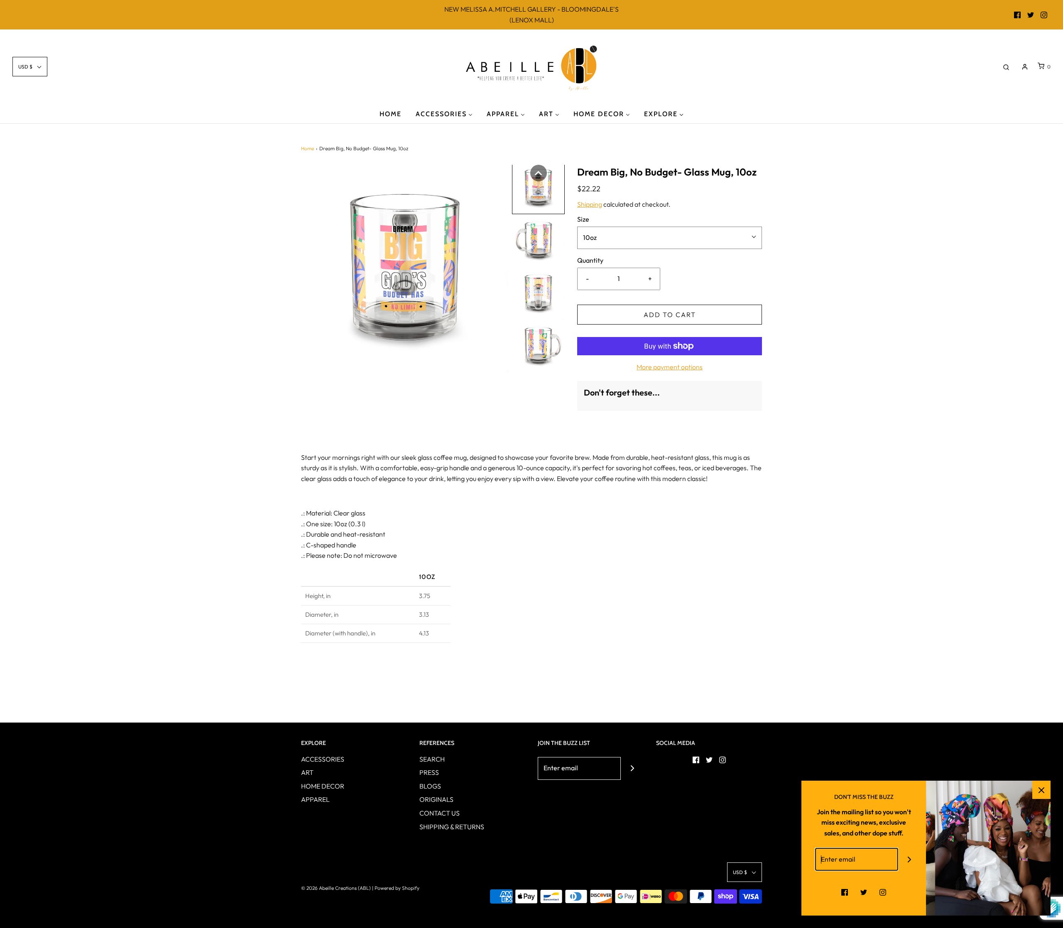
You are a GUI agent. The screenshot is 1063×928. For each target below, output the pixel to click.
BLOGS (430, 786)
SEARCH (432, 759)
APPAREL (315, 799)
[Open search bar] (1006, 66)
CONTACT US (439, 813)
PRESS (429, 772)
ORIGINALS (436, 799)
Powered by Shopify (397, 888)
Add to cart (670, 314)
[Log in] (1025, 66)
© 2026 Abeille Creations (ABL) (336, 888)
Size (583, 219)
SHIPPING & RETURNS (451, 827)
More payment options (670, 367)
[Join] (632, 768)
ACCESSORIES (322, 759)
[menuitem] (390, 113)
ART (307, 772)
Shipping (589, 204)
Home (307, 148)
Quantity (590, 260)
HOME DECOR (322, 786)
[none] (538, 173)
